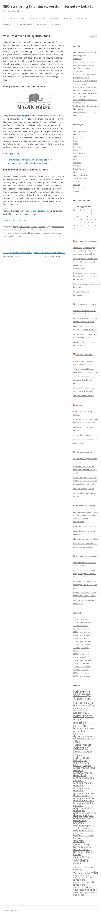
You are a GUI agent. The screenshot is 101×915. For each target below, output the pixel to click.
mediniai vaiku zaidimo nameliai (84, 794)
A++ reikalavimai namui (82, 435)
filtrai (77, 741)
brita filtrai (81, 725)
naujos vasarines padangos (83, 809)
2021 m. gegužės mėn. (81, 638)
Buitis (75, 134)
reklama (90, 818)
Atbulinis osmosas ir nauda (83, 396)
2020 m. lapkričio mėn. (82, 644)
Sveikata (6, 24)
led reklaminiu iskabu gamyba (82, 764)
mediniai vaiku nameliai (81, 789)
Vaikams (41, 226)
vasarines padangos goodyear (85, 893)
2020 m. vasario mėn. (81, 651)
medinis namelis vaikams (83, 804)
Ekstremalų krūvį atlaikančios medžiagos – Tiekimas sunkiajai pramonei (85, 584)
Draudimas (54, 19)
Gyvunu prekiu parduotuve (86, 304)
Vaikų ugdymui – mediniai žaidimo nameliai (27, 163)
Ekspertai (79, 405)
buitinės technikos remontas (84, 730)
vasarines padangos (85, 889)
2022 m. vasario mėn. (81, 629)
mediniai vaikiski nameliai (83, 784)
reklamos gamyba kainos (83, 837)
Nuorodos (56, 24)
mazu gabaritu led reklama (84, 769)
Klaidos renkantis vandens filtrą (85, 539)
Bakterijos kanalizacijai (83, 700)
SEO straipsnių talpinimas (14, 19)
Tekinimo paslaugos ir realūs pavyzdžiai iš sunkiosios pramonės (84, 380)
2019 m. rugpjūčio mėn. (82, 657)
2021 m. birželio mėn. (81, 635)
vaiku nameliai (81, 857)
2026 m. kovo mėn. (80, 619)
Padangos (77, 162)
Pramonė (76, 172)
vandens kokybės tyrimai (81, 875)
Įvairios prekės (24, 226)
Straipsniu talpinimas (84, 355)
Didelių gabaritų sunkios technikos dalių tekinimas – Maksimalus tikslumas (85, 276)
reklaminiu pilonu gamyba (83, 832)
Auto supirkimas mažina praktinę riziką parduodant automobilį (85, 55)
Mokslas (67, 19)
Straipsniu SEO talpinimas (14, 220)
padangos (79, 818)
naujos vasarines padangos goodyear (85, 814)
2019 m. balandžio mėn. (82, 660)
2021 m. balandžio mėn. (82, 641)
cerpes (77, 733)
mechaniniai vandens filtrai (83, 774)
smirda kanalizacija (82, 842)
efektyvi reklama (83, 738)
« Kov (75, 232)
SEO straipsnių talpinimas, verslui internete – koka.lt (48, 6)
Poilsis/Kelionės (83, 19)
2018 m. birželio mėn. (81, 676)
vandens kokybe (85, 872)
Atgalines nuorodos (83, 452)
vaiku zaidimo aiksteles (31, 233)
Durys (75, 140)
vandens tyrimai (82, 887)
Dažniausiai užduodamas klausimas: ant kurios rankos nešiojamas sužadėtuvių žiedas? (85, 480)
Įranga (15, 226)
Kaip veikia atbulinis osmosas (84, 526)
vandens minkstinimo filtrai (83, 878)
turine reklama (82, 847)
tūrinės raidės (81, 849)
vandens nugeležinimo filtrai (84, 883)
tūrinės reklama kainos (82, 853)
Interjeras (77, 147)
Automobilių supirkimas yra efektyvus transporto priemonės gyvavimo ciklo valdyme (84, 250)
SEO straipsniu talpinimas (86, 241)
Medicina (76, 156)
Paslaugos (42, 24)
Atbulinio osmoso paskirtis (83, 488)
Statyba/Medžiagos (24, 24)
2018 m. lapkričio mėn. (82, 666)
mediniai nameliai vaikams (84, 779)
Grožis (75, 144)
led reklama (80, 760)
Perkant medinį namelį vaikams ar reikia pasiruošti (30, 160)
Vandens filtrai (79, 188)
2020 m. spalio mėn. (81, 647)
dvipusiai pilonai (82, 736)
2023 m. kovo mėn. (80, 625)
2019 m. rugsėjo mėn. (81, 654)
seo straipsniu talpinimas (86, 506)
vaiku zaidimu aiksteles (50, 233)
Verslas (76, 191)
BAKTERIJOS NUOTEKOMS (81, 712)
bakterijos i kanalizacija (82, 693)
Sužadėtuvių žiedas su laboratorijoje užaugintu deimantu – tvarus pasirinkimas (84, 573)
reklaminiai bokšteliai (80, 822)
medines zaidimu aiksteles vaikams (30, 230)
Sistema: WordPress (10, 910)
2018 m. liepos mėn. (81, 673)
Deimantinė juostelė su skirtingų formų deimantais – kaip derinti (85, 469)
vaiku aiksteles (51, 230)
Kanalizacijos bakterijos (83, 746)
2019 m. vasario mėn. (81, 663)
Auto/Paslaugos (37, 19)
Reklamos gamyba (80, 175)
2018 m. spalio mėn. (81, 670)
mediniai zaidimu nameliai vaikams (83, 799)
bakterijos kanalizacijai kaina (84, 707)
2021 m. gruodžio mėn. (82, 632)
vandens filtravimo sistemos (84, 868)
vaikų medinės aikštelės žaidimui (34, 211)
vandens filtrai (80, 862)
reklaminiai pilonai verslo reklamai (84, 827)
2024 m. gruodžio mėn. (82, 622)
